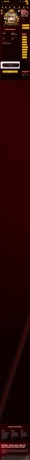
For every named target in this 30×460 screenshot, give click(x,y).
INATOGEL (10, 71)
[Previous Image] (4, 19)
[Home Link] (6, 1)
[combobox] (14, 4)
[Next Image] (18, 19)
